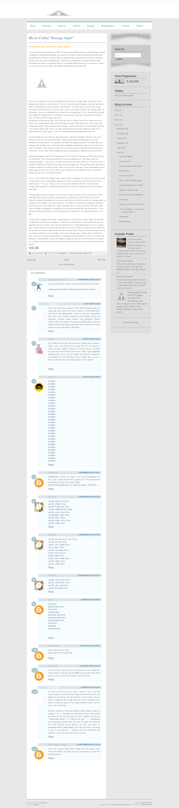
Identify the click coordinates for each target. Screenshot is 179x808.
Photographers (108, 26)
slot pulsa (75, 327)
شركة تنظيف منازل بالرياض (59, 544)
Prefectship (123, 200)
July (118, 153)
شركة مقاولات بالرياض (57, 504)
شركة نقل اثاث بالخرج (57, 553)
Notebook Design (125, 157)
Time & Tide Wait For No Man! (131, 185)
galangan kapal (53, 612)
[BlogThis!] (32, 247)
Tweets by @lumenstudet (124, 96)
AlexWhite (53, 666)
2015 (117, 115)
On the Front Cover (126, 176)
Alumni (139, 26)
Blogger (135, 322)
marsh (51, 339)
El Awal (52, 496)
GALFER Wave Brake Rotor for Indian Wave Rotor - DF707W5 (72, 485)
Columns (78, 253)
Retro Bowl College (57, 744)
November (121, 133)
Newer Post (31, 259)
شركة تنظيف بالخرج (56, 555)
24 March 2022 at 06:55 (90, 600)
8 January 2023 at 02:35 (90, 666)
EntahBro (51, 381)
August (120, 148)
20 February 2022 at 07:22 (89, 575)
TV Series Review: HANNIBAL (131, 195)
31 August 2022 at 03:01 (90, 646)
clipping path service (56, 289)
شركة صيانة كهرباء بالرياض (58, 506)
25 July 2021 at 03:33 (91, 377)
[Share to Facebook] (37, 247)
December (121, 129)
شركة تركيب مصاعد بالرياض (59, 520)
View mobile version (66, 264)
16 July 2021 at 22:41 (91, 339)
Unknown (52, 472)
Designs (90, 26)
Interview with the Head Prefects (131, 204)
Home (33, 26)
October (120, 138)
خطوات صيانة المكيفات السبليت (60, 509)
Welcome (46, 26)
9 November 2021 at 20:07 (89, 472)
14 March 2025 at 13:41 (90, 687)
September (121, 143)
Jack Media (53, 645)
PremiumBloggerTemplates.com (121, 804)
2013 (72, 253)
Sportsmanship (124, 221)
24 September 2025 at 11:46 (88, 744)
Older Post (101, 259)
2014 (117, 120)
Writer (85, 253)
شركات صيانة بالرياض (56, 517)
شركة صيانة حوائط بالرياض (58, 515)
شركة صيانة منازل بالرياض (58, 501)
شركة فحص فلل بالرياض (58, 588)
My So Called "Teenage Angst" (51, 37)
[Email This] (30, 247)
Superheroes (123, 217)
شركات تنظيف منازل (56, 547)
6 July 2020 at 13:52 (92, 304)
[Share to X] (35, 247)
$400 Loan (79, 673)
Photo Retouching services (73, 289)
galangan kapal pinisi (56, 607)
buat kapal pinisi (54, 629)
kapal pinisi (52, 604)
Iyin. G (51, 377)
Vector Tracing (89, 289)
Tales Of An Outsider (124, 277)
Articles (76, 26)
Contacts (125, 26)
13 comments (61, 253)
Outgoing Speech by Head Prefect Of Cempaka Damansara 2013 (137, 295)
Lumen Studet (42, 802)
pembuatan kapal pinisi (56, 615)
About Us (62, 26)
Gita (50, 599)
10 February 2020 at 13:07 (89, 279)
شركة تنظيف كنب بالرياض (58, 550)
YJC (89, 253)
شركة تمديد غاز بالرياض (57, 542)
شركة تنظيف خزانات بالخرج (59, 558)
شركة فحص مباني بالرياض (58, 585)
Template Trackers (146, 804)
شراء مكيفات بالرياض (56, 523)
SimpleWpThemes (146, 802)
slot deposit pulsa (65, 314)
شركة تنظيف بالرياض (56, 561)
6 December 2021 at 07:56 (89, 497)
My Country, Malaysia (125, 261)
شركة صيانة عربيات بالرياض (59, 512)
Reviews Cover (124, 161)
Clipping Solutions (57, 279)
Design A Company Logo (128, 190)
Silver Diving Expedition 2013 (130, 166)
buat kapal (52, 626)
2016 (117, 110)
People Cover (124, 171)
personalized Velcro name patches (60, 727)
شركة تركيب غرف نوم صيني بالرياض (62, 539)
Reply (51, 295)
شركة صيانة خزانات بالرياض (59, 580)
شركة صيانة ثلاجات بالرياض (58, 582)
